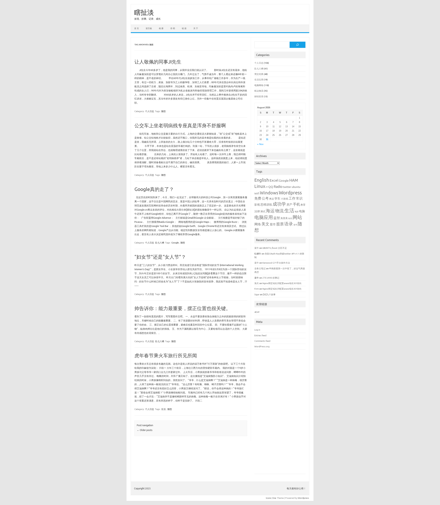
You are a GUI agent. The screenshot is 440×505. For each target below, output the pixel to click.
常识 (299, 198)
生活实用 (258, 79)
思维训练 (266, 204)
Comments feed (262, 341)
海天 (256, 283)
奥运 (271, 198)
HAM (293, 180)
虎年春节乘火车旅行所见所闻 (165, 355)
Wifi (256, 193)
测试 (262, 211)
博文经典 (258, 74)
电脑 (302, 211)
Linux (259, 186)
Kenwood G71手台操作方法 (276, 263)
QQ (270, 186)
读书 (295, 225)
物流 (279, 210)
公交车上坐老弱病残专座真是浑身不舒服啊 (180, 125)
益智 (276, 218)
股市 (273, 224)
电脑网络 (258, 85)
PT (267, 187)
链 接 (184, 28)
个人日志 (149, 111)
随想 (163, 111)
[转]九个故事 (269, 294)
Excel (274, 180)
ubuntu (296, 186)
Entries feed (260, 335)
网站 (297, 217)
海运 (270, 210)
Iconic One (271, 498)
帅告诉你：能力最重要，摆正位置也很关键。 (182, 308)
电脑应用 (263, 217)
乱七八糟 (159, 242)
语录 (288, 223)
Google (175, 242)
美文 (265, 224)
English (261, 180)
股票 (280, 224)
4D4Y (257, 312)
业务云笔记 (260, 268)
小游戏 (284, 198)
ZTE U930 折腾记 (270, 278)
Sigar (256, 294)
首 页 (136, 28)
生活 (163, 409)
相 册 (161, 28)
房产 (289, 204)
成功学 (279, 203)
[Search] (297, 44)
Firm (256, 289)
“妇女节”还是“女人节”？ (160, 256)
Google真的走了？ (154, 189)
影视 (257, 204)
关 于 (195, 28)
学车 (277, 198)
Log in (257, 330)
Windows (269, 192)
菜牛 (256, 248)
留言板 (149, 28)
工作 (292, 198)
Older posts (144, 430)
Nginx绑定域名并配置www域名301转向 (281, 283)
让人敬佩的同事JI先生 (157, 61)
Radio (278, 187)
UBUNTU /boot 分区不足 (274, 248)
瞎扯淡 (144, 12)
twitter (287, 186)
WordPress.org (262, 346)
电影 (297, 212)
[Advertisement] (280, 414)
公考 (265, 198)
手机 (296, 204)
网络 (257, 224)
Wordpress (290, 192)
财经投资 (258, 96)
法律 (257, 211)
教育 (303, 204)
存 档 (172, 28)
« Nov (260, 144)
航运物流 (258, 91)
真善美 (284, 218)
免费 (257, 198)
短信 (290, 218)
